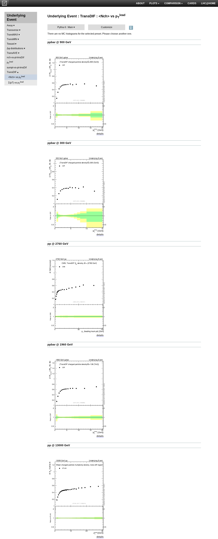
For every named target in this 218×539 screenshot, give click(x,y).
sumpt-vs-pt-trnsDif (17, 67)
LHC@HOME (208, 3)
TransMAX (12, 34)
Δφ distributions (15, 48)
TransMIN (12, 39)
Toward (11, 44)
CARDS (192, 3)
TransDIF (12, 72)
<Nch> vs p (16, 77)
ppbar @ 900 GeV (59, 42)
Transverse (13, 30)
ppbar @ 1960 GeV (60, 344)
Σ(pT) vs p (16, 83)
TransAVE (12, 53)
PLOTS (153, 3)
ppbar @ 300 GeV (59, 142)
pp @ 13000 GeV (58, 445)
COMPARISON (172, 3)
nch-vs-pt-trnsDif (15, 57)
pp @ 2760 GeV (57, 243)
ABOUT (140, 3)
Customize (106, 27)
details (100, 133)
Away (10, 25)
